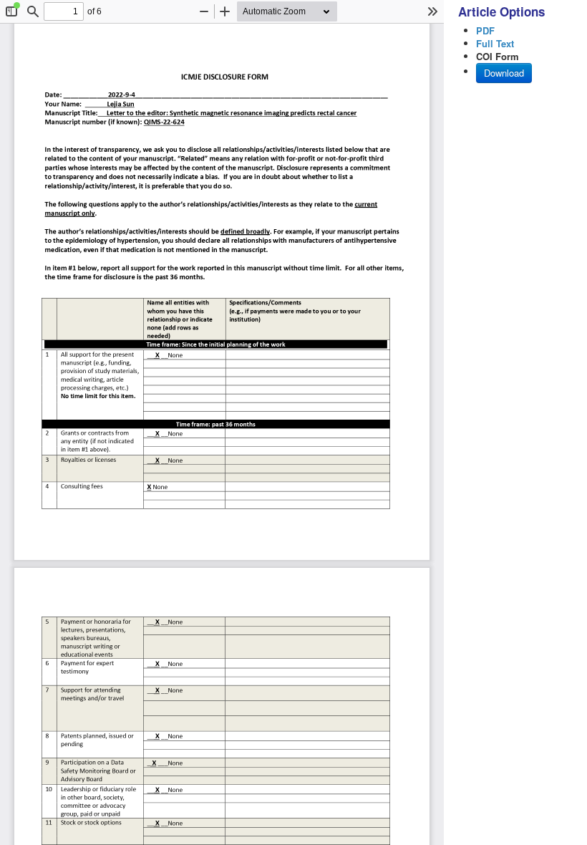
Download (504, 72)
